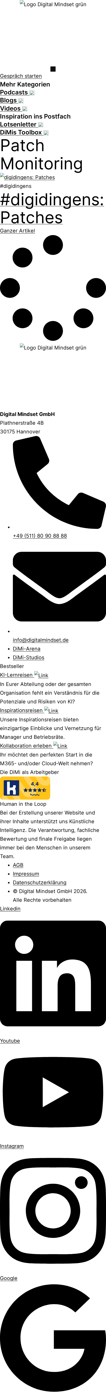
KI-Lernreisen (17, 675)
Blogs (9, 100)
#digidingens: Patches (52, 208)
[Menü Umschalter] (53, 69)
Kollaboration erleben (26, 746)
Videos (11, 108)
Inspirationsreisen (22, 710)
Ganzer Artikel (17, 231)
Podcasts (14, 92)
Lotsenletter (19, 124)
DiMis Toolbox (21, 132)
